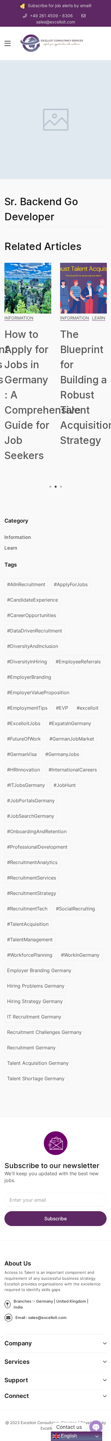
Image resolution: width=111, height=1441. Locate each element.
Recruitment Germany (31, 1048)
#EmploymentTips (27, 708)
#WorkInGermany (80, 955)
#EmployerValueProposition (38, 692)
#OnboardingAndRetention (37, 831)
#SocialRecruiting (75, 909)
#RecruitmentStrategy (31, 893)
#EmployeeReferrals (78, 662)
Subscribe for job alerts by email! (59, 5)
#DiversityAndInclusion (32, 646)
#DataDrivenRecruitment (34, 631)
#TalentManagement (30, 939)
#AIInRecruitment (26, 584)
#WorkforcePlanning (29, 955)
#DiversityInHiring (27, 662)
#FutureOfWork (24, 739)
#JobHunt (65, 785)
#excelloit (88, 708)
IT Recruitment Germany (34, 1017)
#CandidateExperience (32, 600)
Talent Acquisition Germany (38, 1063)
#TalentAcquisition (28, 924)
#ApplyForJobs (71, 584)
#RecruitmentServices (31, 878)
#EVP (62, 708)
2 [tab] (55, 487)
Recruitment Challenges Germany (44, 1032)
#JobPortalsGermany (31, 800)
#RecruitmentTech (27, 909)
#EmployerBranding (29, 677)
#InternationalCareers (73, 770)
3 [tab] (60, 487)
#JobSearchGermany (30, 816)
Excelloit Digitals (55, 1428)
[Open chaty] (95, 1427)
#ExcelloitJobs (23, 723)
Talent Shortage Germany (36, 1078)
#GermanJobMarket (71, 739)
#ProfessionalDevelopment (37, 847)
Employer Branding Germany (39, 970)
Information (18, 317)
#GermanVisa (22, 754)
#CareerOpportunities (31, 615)
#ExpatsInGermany (70, 723)
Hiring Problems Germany (36, 986)
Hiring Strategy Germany (35, 1001)
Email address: (55, 1200)
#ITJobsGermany (26, 785)
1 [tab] (51, 487)
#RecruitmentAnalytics (32, 862)
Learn (98, 317)
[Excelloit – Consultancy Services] (54, 43)
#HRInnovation (23, 770)
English (68, 1435)
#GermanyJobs (62, 754)
